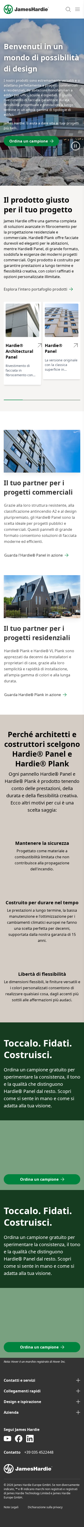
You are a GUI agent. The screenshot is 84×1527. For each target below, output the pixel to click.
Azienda (11, 1412)
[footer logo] (42, 1468)
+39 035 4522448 (38, 1452)
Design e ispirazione (22, 1401)
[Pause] (75, 145)
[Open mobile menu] (77, 9)
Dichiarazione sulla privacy (45, 1507)
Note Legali (11, 1507)
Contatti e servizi (19, 1380)
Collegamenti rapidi (22, 1391)
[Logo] (26, 9)
